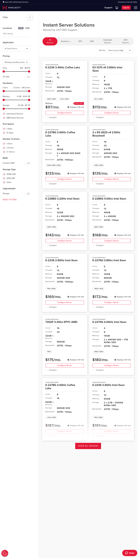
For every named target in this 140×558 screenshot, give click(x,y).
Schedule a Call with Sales (127, 2)
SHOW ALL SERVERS (88, 446)
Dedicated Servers (107, 41)
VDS (92, 41)
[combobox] (4, 48)
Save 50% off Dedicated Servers (16, 2)
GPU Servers (125, 41)
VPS (80, 41)
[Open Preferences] (4, 553)
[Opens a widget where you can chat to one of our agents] (129, 553)
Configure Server (64, 113)
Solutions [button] (65, 41)
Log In (126, 7)
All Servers (50, 41)
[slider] (4, 71)
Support (108, 7)
